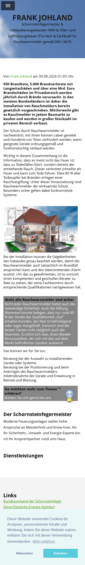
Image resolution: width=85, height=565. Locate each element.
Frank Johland (42, 17)
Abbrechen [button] (24, 553)
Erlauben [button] (61, 553)
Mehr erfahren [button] (44, 541)
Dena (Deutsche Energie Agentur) (29, 506)
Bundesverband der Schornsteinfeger (32, 501)
